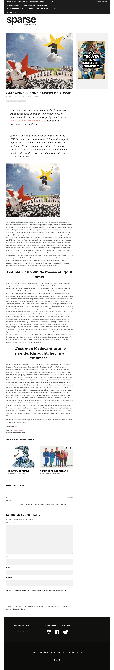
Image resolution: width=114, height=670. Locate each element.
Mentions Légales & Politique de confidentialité (57, 652)
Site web (9, 577)
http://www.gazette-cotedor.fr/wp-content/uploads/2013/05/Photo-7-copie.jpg (42, 504)
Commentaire (10, 522)
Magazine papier (29, 5)
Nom (8, 557)
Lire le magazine (43, 5)
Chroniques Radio (14, 5)
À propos (53, 9)
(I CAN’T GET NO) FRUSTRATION (54, 471)
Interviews (34, 1)
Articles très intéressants (17, 1)
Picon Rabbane (45, 473)
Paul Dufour (11, 473)
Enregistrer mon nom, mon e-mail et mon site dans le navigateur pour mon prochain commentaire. (36, 591)
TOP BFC (51, 1)
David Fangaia (18, 430)
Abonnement (12, 12)
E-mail (8, 567)
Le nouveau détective (18, 471)
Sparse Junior (33, 9)
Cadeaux (43, 1)
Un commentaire (21, 101)
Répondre (9, 500)
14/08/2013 (70, 498)
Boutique (44, 9)
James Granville (15, 97)
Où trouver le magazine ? (16, 9)
